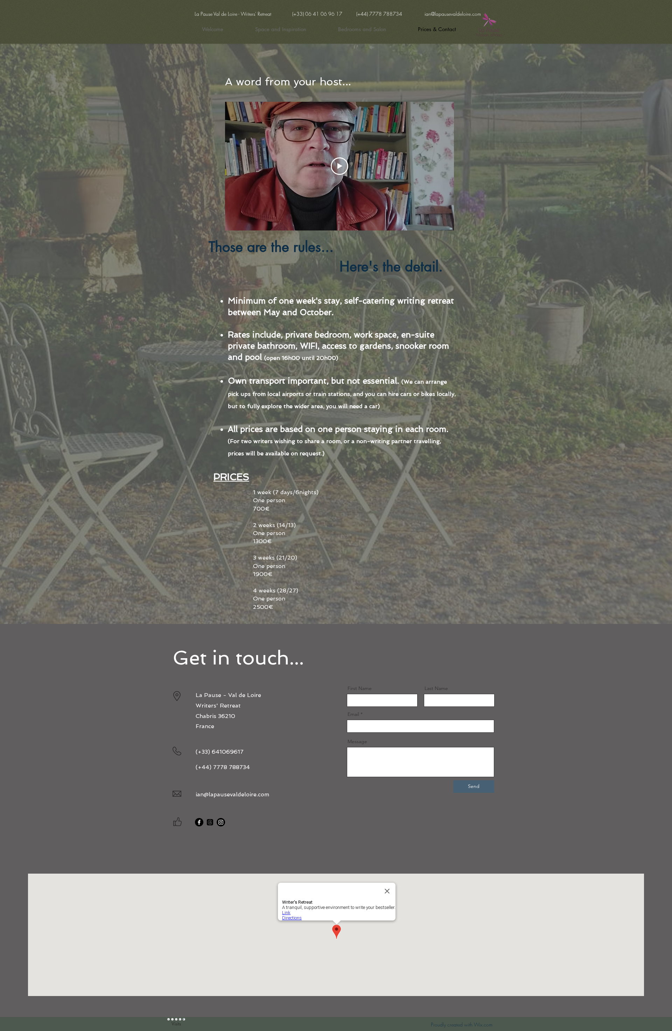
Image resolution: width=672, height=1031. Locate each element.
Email (353, 714)
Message (357, 741)
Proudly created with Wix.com (461, 1024)
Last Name (436, 688)
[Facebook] (199, 822)
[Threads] (210, 822)
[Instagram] (221, 822)
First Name (360, 688)
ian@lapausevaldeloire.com (453, 13)
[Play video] (339, 166)
